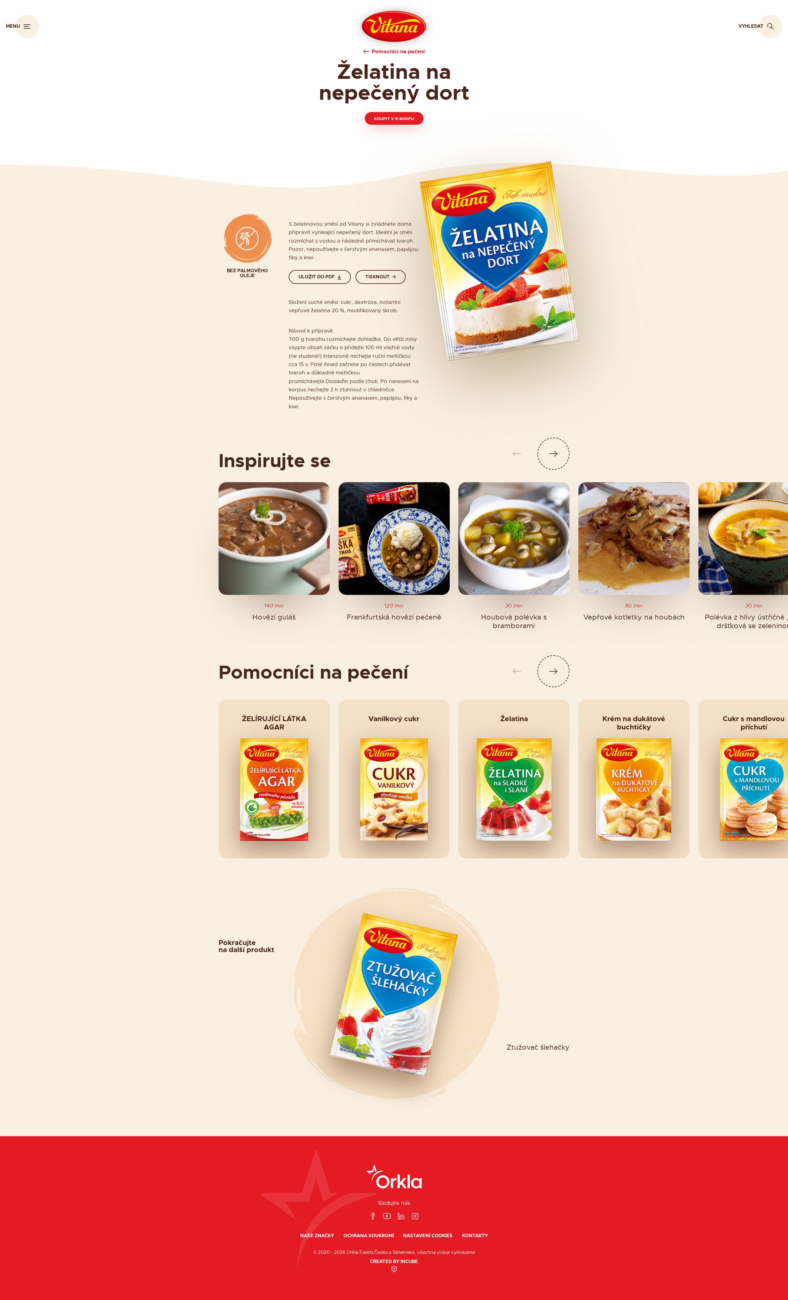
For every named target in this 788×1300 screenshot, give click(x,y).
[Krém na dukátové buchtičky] (633, 789)
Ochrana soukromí (369, 1235)
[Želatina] (514, 789)
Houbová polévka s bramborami (514, 621)
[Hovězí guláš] (274, 538)
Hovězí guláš (274, 617)
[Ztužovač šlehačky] (394, 995)
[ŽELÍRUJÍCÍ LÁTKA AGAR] (274, 789)
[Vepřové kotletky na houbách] (634, 538)
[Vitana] (394, 26)
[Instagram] (415, 1216)
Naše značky (317, 1235)
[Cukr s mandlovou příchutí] (754, 789)
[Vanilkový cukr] (394, 789)
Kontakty (475, 1235)
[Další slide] (553, 454)
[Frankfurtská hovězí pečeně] (394, 538)
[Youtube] (387, 1216)
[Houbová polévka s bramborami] (513, 538)
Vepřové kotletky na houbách (634, 617)
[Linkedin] (401, 1216)
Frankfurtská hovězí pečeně (394, 617)
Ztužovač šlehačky (538, 1047)
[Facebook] (372, 1216)
